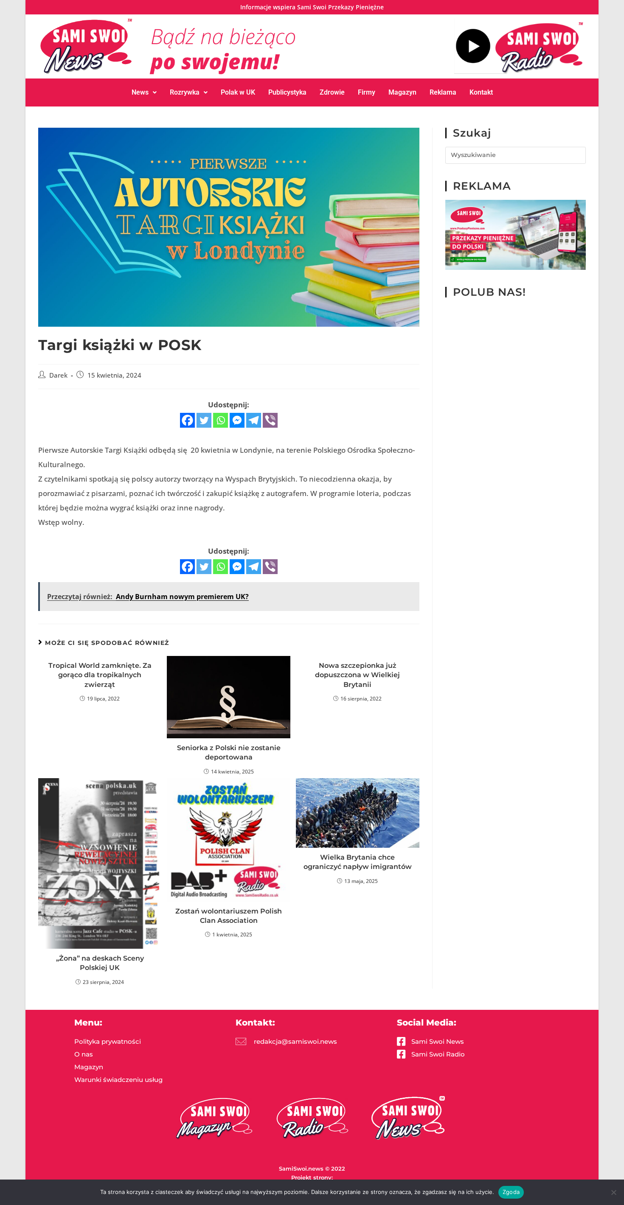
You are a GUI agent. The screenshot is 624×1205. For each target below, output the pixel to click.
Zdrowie (332, 92)
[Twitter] (204, 420)
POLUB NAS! (489, 292)
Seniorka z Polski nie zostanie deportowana (229, 752)
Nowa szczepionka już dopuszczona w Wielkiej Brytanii (357, 675)
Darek (58, 375)
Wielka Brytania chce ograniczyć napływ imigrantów (358, 862)
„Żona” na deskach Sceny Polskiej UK (100, 963)
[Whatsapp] (220, 420)
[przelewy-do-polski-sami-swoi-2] (515, 234)
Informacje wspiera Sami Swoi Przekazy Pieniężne (312, 7)
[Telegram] (253, 420)
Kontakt (481, 92)
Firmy (366, 92)
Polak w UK (238, 92)
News (140, 92)
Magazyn (402, 92)
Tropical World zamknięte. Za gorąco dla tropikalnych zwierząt (100, 675)
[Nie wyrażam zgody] (613, 1192)
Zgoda (511, 1191)
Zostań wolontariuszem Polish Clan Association (228, 916)
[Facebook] (187, 420)
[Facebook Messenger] (237, 420)
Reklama (443, 92)
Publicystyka (287, 92)
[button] (144, 92)
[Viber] (270, 420)
